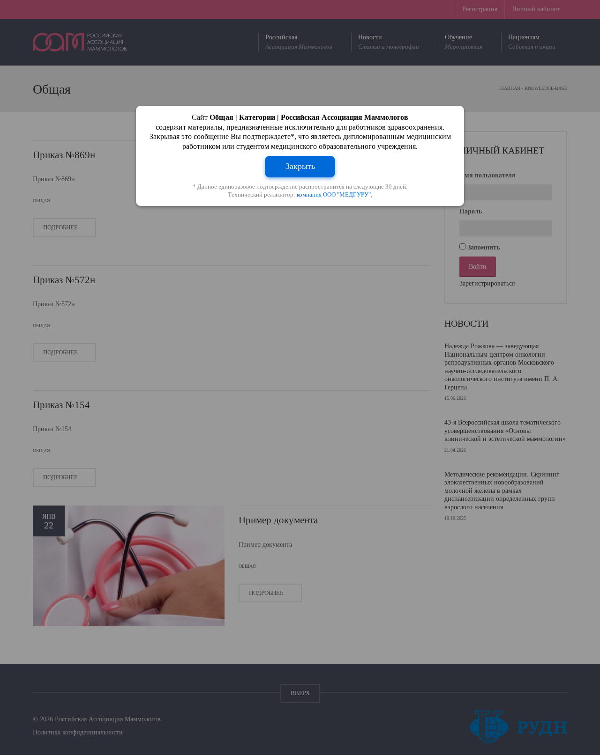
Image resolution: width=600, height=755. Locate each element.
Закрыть (300, 166)
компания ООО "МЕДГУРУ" (334, 194)
